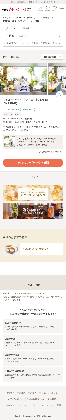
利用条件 (32, 393)
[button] (33, 326)
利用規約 (21, 393)
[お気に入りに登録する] (59, 94)
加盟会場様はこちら (36, 399)
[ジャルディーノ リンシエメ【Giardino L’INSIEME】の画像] (33, 79)
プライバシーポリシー (49, 393)
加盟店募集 (53, 399)
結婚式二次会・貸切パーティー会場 (18, 297)
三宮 (5, 300)
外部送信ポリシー (16, 399)
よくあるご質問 (54, 405)
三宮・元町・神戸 (53, 297)
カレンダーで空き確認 (35, 162)
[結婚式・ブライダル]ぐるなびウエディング (22, 293)
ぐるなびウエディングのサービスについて (24, 405)
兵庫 (40, 297)
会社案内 (10, 393)
